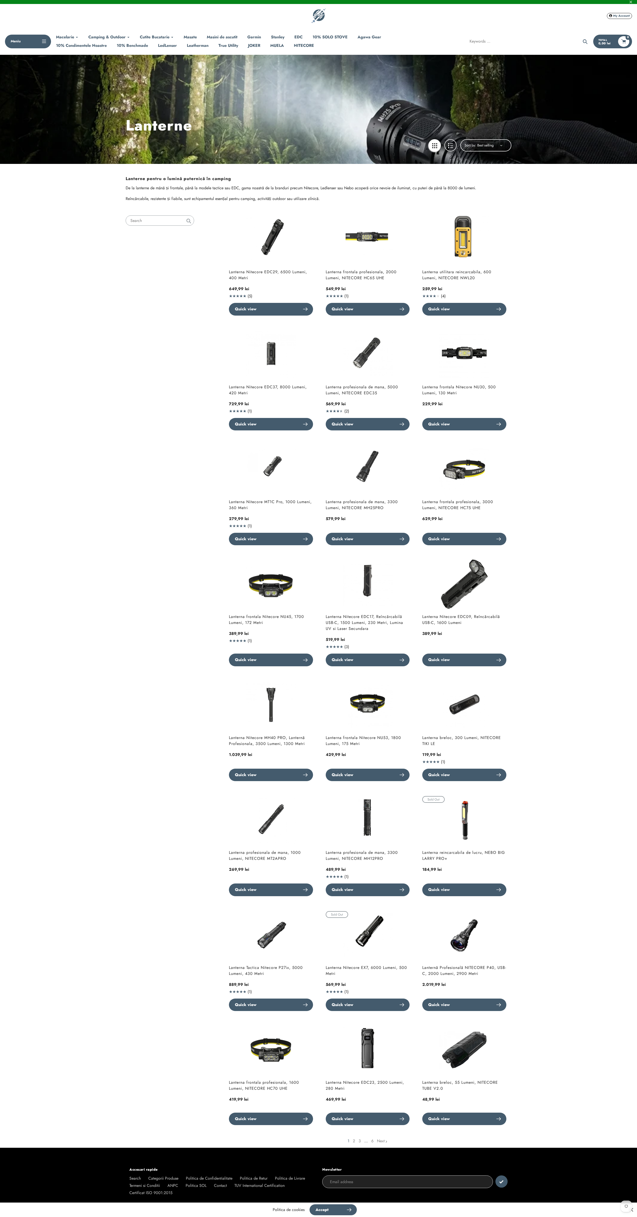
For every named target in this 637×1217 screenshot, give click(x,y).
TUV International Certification (259, 1185)
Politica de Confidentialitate (209, 1178)
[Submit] (501, 1181)
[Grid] (434, 145)
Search (135, 1178)
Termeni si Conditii (144, 1185)
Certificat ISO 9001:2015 (150, 1193)
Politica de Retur (253, 1178)
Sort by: (470, 145)
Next (381, 1141)
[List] (450, 145)
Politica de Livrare (290, 1178)
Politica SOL (196, 1185)
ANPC (172, 1185)
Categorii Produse (163, 1178)
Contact (220, 1185)
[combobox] (160, 220)
